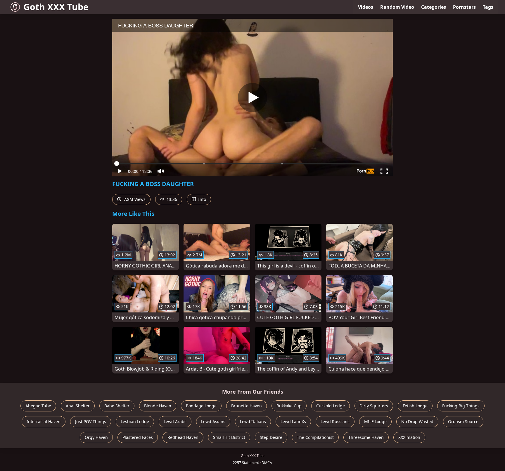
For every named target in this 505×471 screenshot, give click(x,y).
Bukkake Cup (289, 406)
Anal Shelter (78, 406)
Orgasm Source (463, 421)
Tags (488, 7)
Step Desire (271, 437)
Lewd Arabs (175, 421)
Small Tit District (229, 437)
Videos (365, 7)
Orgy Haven (96, 437)
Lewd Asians (213, 421)
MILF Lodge (375, 421)
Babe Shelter (116, 406)
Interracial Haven (43, 421)
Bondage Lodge (201, 406)
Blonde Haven (157, 406)
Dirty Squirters (373, 406)
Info (201, 199)
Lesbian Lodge (135, 421)
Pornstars (464, 7)
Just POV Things (90, 421)
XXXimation (409, 437)
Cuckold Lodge (330, 406)
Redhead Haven (182, 437)
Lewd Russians (335, 421)
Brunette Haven (246, 406)
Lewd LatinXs (293, 421)
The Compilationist (315, 437)
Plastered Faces (137, 437)
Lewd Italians (253, 421)
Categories (433, 7)
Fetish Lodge (415, 406)
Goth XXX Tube (56, 7)
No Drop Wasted (417, 421)
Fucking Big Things (461, 406)
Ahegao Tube (38, 406)
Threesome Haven (366, 437)
